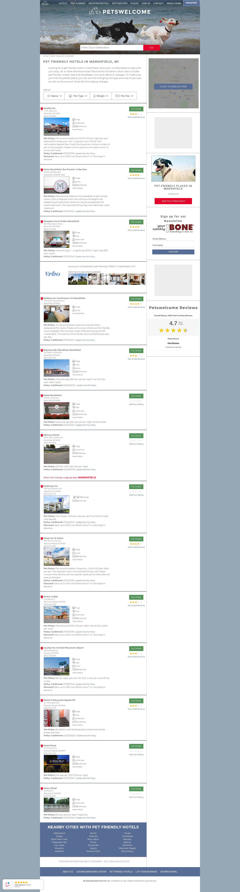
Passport (191, 3)
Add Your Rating (136, 404)
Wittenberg (127, 851)
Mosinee (93, 836)
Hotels (63, 3)
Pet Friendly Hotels (121, 871)
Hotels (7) (173, 194)
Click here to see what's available (84, 272)
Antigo (59, 836)
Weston (127, 842)
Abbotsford (59, 833)
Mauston (59, 848)
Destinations (120, 3)
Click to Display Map (173, 86)
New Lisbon (93, 839)
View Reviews (173, 343)
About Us (68, 871)
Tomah (127, 833)
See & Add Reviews (136, 117)
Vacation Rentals (98, 3)
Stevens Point (93, 851)
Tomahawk (127, 836)
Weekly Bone (174, 3)
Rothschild (93, 845)
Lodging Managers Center (91, 871)
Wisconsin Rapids (127, 848)
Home (45, 56)
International (168, 871)
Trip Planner (77, 3)
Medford (59, 851)
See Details (136, 109)
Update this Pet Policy (85, 153)
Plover (93, 842)
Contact (158, 3)
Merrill (93, 833)
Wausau (127, 839)
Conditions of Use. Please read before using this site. (134, 881)
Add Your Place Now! (173, 201)
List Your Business (146, 871)
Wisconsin (60, 56)
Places (135, 3)
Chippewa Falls (59, 842)
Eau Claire (59, 845)
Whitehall (127, 845)
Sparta (93, 848)
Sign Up (146, 3)
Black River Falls (59, 839)
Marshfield (69, 56)
